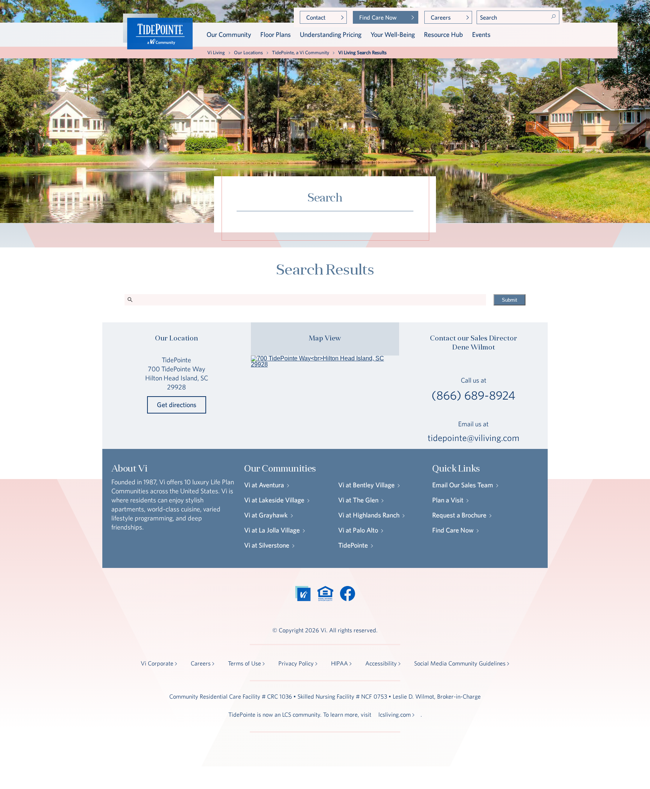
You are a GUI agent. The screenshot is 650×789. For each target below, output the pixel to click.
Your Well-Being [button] (393, 34)
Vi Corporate (157, 663)
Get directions (176, 404)
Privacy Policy (296, 663)
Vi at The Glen (358, 500)
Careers (441, 17)
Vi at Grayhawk (266, 515)
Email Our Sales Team (462, 485)
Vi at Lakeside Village (274, 500)
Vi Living (216, 52)
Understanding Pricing (330, 34)
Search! (553, 17)
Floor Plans (275, 34)
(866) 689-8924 (473, 395)
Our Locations (248, 52)
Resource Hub (443, 34)
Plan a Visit (447, 500)
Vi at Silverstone (266, 545)
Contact (315, 17)
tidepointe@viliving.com (473, 437)
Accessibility (381, 663)
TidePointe (353, 545)
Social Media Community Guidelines (460, 663)
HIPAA (339, 663)
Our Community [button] (229, 34)
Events (481, 34)
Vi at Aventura (264, 485)
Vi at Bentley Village (366, 485)
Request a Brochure (459, 515)
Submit (509, 300)
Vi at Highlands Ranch (368, 515)
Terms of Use (244, 663)
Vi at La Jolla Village (272, 530)
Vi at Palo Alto (358, 530)
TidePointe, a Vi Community (300, 52)
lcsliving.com (394, 714)
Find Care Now (378, 17)
